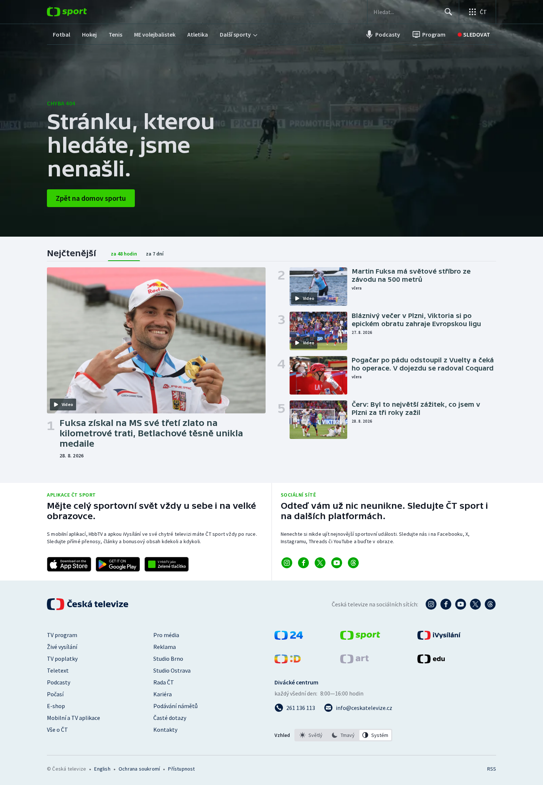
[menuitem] (61, 34)
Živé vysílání (62, 646)
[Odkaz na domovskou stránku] (78, 11)
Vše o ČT (57, 729)
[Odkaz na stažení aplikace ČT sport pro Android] (118, 564)
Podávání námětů (175, 706)
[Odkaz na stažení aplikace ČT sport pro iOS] (69, 564)
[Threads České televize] (490, 604)
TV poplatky (62, 658)
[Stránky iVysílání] (439, 637)
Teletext (58, 670)
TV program (62, 635)
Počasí (55, 694)
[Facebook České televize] (446, 604)
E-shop (56, 706)
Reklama (164, 646)
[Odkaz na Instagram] (287, 563)
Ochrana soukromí (139, 768)
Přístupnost (181, 768)
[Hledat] (448, 12)
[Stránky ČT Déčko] (287, 661)
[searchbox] (406, 12)
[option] (311, 735)
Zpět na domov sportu (91, 198)
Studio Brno (168, 658)
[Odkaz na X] (320, 563)
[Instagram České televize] (431, 604)
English (102, 768)
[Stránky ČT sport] (360, 637)
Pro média (166, 635)
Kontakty (165, 729)
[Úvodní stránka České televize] (88, 604)
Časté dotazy (169, 717)
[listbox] (343, 735)
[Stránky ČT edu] (431, 661)
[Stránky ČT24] (288, 637)
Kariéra (162, 694)
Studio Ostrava (172, 670)
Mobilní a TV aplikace (73, 717)
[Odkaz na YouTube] (337, 563)
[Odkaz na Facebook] (303, 563)
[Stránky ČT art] (354, 661)
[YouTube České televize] (461, 604)
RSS (491, 768)
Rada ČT (163, 682)
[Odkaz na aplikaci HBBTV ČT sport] (166, 564)
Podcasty (58, 682)
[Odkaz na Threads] (353, 563)
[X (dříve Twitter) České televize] (475, 604)
